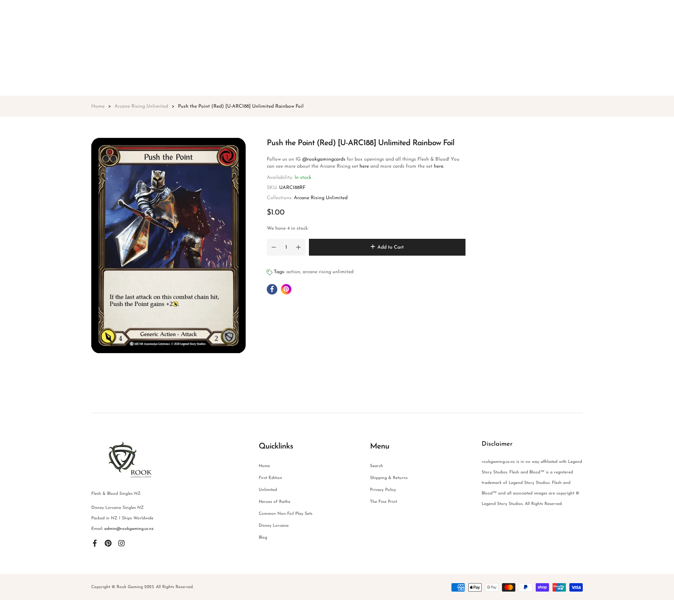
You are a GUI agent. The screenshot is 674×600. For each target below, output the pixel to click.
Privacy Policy (383, 490)
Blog (263, 537)
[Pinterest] (108, 543)
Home (264, 466)
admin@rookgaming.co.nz (129, 529)
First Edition (270, 478)
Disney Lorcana (274, 526)
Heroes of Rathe (274, 502)
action (293, 272)
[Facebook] (94, 543)
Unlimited (268, 490)
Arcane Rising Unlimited (321, 198)
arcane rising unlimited (328, 272)
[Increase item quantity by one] (298, 247)
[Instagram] (121, 543)
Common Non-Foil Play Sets (285, 514)
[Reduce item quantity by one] (274, 247)
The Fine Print (383, 502)
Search (376, 466)
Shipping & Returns (389, 478)
